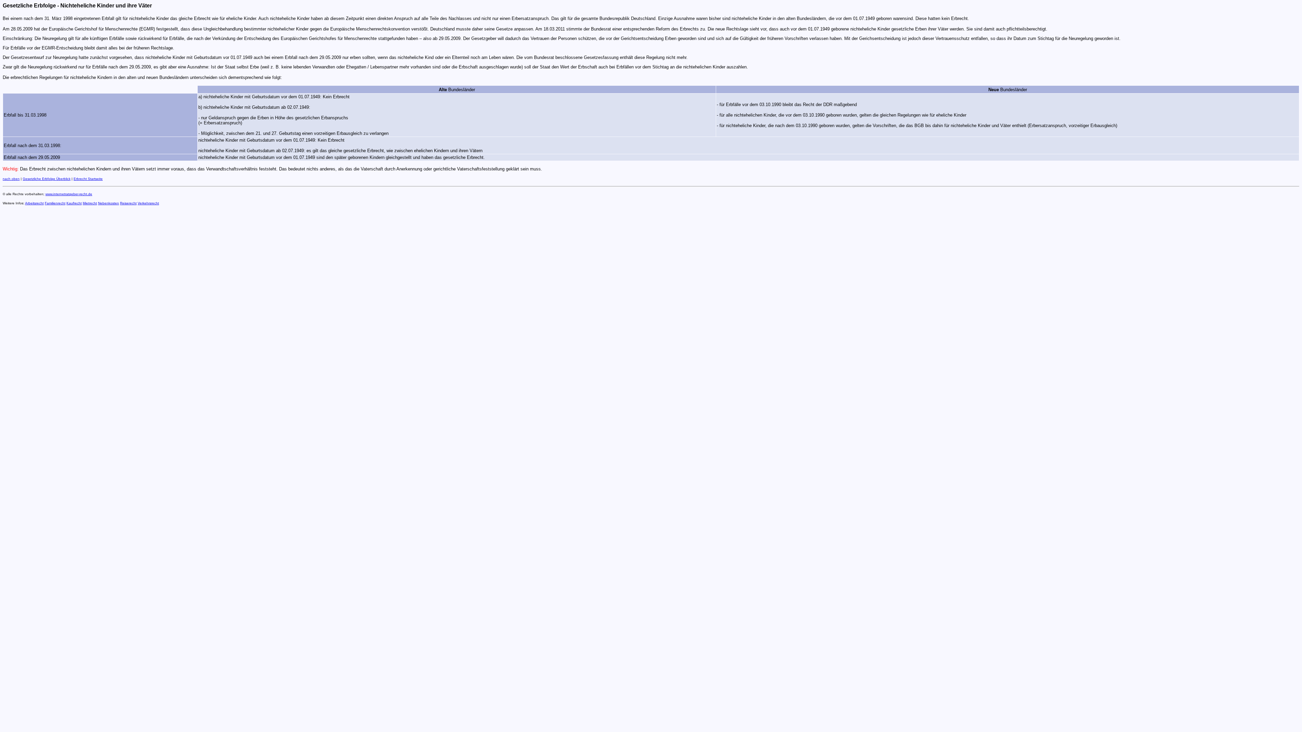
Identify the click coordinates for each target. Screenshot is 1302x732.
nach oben (11, 179)
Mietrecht (90, 203)
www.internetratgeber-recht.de (68, 194)
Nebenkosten (108, 203)
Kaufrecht (74, 203)
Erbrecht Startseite (88, 179)
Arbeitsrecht (34, 203)
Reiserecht (128, 203)
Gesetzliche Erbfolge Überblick (47, 179)
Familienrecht (55, 203)
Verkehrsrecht (148, 203)
